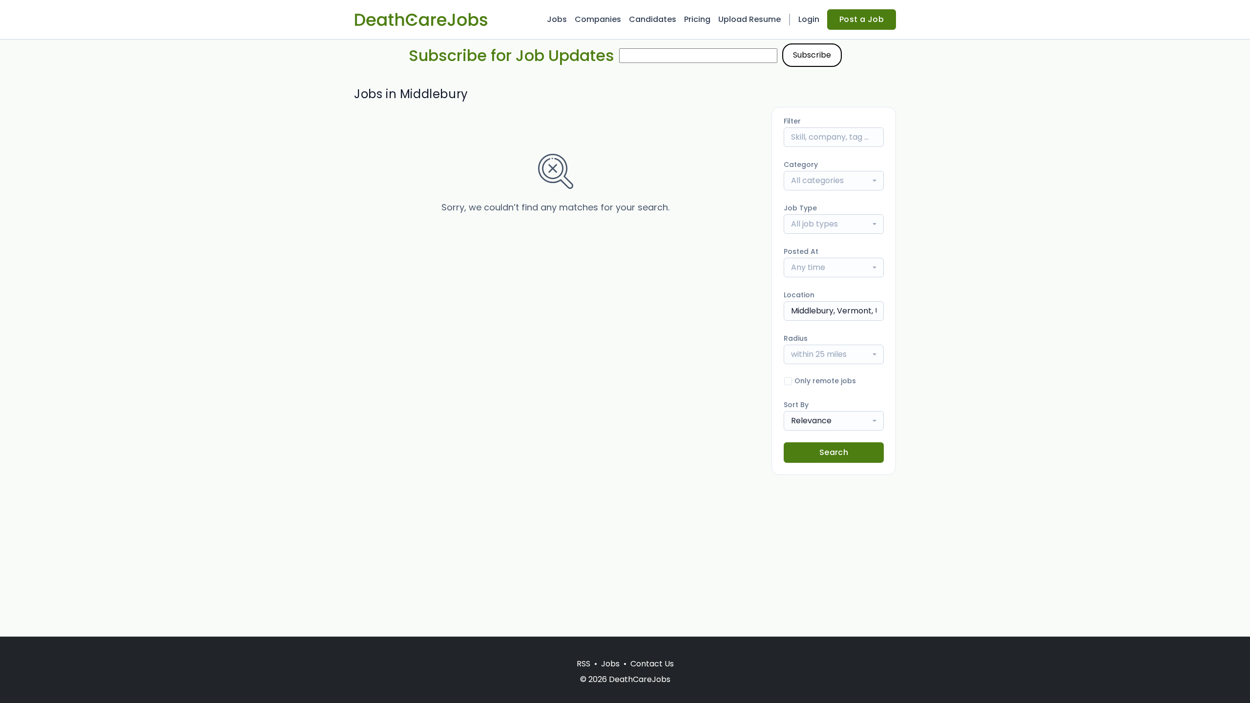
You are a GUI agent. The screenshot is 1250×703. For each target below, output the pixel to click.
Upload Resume (749, 19)
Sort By (796, 405)
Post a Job (861, 19)
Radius (796, 338)
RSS (583, 663)
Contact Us (652, 663)
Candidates (652, 19)
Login (808, 19)
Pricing (697, 19)
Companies (598, 19)
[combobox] (834, 180)
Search (833, 452)
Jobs (557, 19)
